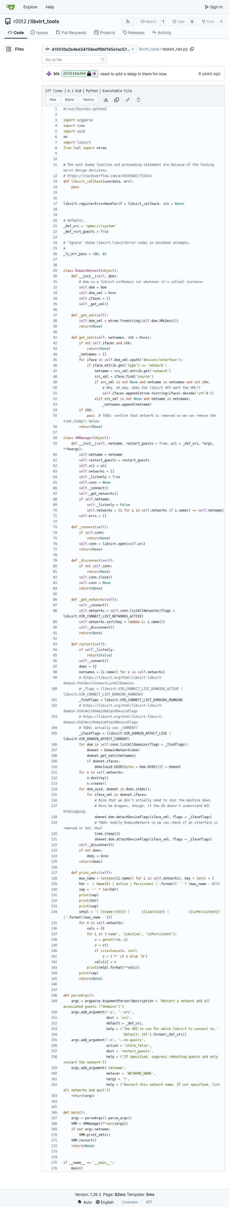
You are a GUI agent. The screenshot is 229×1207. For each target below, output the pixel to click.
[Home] (10, 7)
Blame (69, 99)
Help (50, 6)
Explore (30, 6)
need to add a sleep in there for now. (133, 73)
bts (57, 73)
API (149, 1201)
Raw (53, 99)
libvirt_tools (44, 21)
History (88, 99)
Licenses (130, 1201)
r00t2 (20, 21)
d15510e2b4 (74, 73)
